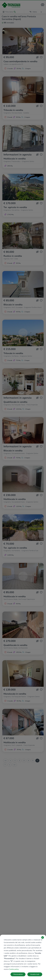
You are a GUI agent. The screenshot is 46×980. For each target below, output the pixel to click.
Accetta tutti (34, 974)
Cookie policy (14, 969)
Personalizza (18, 974)
